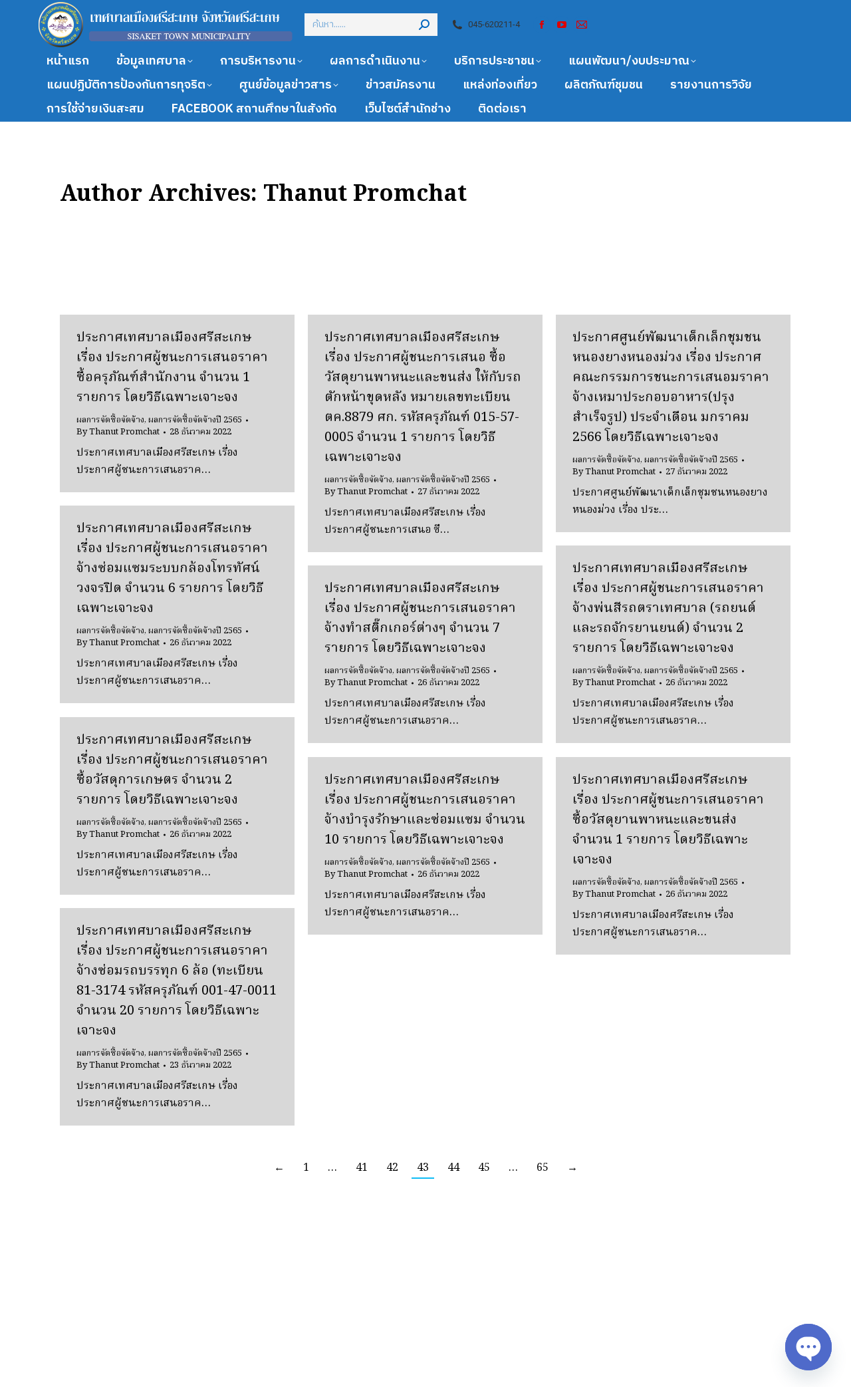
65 (542, 1168)
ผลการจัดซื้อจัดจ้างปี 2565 (195, 420)
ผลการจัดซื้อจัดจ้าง (110, 420)
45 (484, 1168)
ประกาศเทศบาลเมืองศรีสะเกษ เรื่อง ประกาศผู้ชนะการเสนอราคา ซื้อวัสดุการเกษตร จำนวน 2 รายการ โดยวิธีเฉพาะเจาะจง (172, 770)
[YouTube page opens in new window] (561, 24)
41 (362, 1168)
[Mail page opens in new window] (581, 24)
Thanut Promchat (365, 195)
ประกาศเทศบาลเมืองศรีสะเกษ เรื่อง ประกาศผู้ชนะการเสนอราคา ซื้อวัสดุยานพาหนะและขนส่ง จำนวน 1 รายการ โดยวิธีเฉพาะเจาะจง (668, 820)
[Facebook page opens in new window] (541, 24)
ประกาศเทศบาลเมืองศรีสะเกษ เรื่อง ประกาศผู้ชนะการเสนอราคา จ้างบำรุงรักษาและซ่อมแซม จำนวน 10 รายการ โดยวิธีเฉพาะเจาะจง (424, 810)
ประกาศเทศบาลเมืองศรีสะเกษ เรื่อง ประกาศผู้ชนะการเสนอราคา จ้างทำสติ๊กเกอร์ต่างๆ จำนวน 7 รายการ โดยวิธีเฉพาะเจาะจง (420, 618)
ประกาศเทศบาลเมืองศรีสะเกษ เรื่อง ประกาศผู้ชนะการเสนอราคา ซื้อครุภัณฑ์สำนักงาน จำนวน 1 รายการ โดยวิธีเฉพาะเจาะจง (172, 367)
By (118, 432)
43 (423, 1168)
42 (392, 1168)
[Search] (424, 24)
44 (453, 1168)
